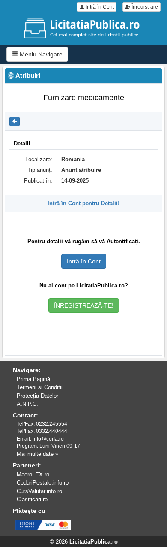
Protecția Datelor (37, 396)
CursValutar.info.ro (39, 491)
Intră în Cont (99, 7)
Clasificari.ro (32, 499)
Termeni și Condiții (40, 387)
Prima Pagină (33, 379)
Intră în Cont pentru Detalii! (83, 203)
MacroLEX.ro (33, 474)
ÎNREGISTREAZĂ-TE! (83, 305)
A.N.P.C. (27, 404)
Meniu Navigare (40, 54)
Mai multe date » (37, 454)
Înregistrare (144, 7)
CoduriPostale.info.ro (43, 482)
